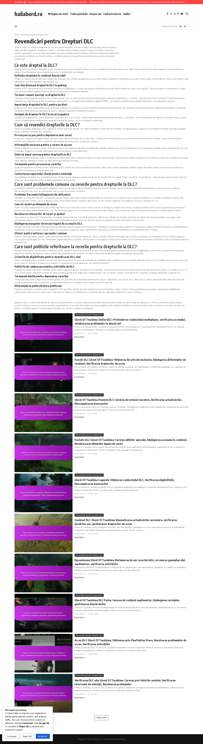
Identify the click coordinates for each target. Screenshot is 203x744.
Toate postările (79, 13)
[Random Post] (180, 26)
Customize (11, 736)
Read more (101, 717)
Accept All (42, 736)
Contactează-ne (112, 13)
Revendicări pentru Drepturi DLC (89, 314)
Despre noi (95, 13)
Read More (79, 337)
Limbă (126, 13)
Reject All (27, 736)
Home (17, 35)
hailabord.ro (28, 13)
